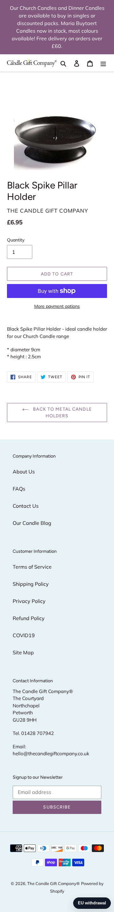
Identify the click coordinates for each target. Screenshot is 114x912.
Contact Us (26, 506)
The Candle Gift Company (51, 883)
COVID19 (24, 635)
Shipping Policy (31, 584)
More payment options (57, 306)
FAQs (19, 489)
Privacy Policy (29, 601)
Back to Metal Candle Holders (62, 412)
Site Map (23, 652)
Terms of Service (32, 567)
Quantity (15, 240)
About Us (24, 471)
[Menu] (103, 63)
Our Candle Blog (32, 523)
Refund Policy (29, 618)
